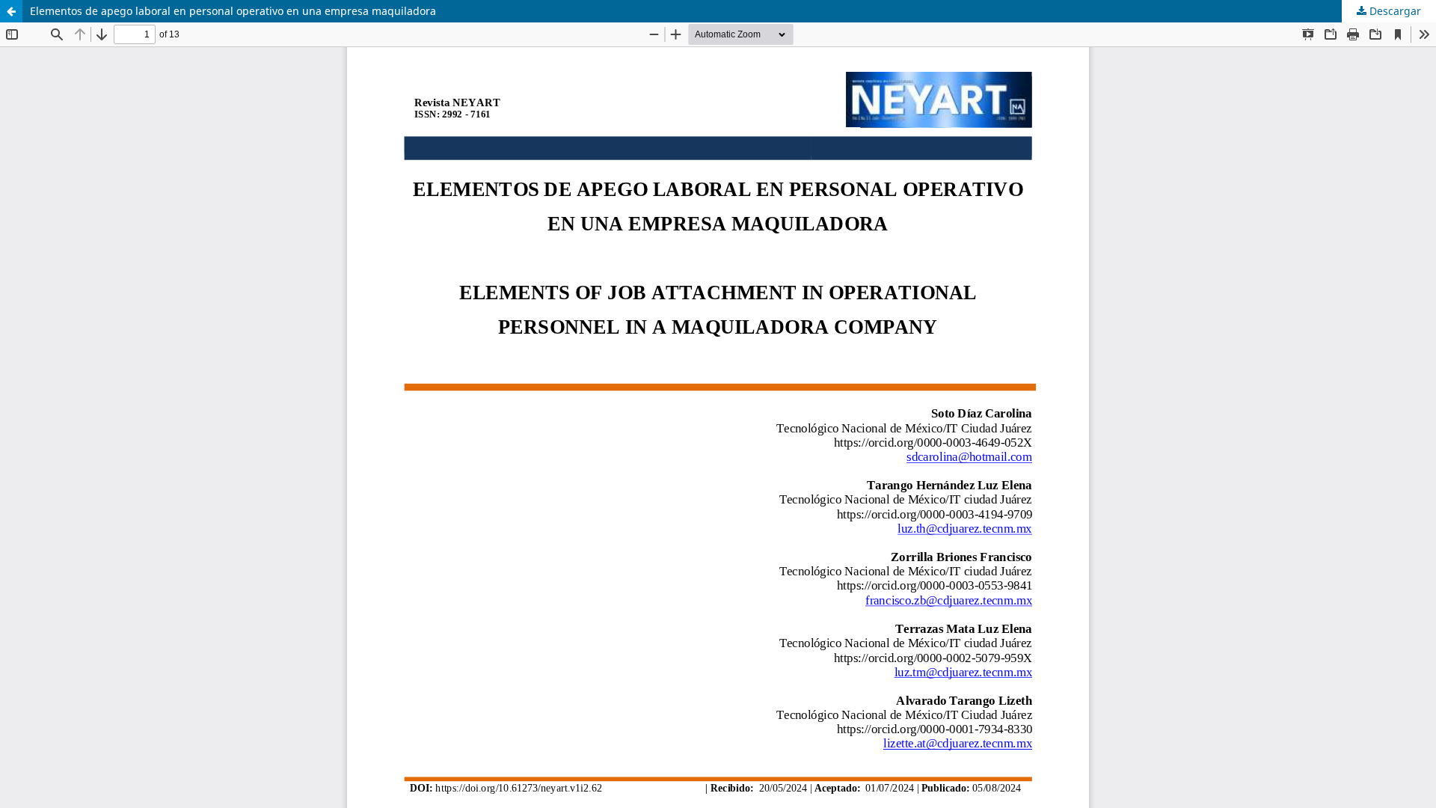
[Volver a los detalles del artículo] (11, 11)
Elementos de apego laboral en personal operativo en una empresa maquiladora (233, 11)
